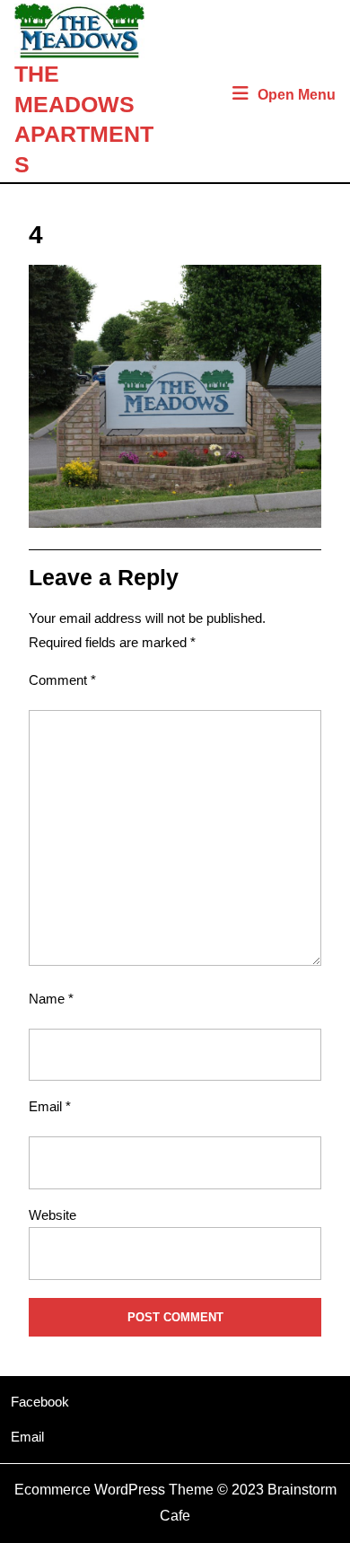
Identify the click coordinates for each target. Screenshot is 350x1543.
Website (52, 1215)
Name (51, 998)
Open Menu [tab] (297, 96)
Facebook (40, 1401)
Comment (62, 680)
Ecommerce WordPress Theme (114, 1489)
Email (50, 1106)
